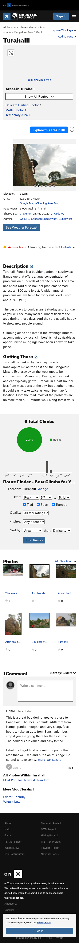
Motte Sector (14, 110)
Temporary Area (16, 115)
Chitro (10, 711)
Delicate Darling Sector (22, 105)
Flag (70, 767)
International (28, 27)
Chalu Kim (26, 213)
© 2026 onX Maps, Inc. (29, 937)
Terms (48, 937)
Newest (29, 780)
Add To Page (66, 36)
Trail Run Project (50, 841)
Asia (42, 27)
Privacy (59, 937)
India (8, 32)
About (8, 823)
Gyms (7, 835)
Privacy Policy (44, 922)
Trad (29, 504)
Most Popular (12, 780)
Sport (44, 504)
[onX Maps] (13, 877)
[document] (39, 925)
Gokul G (25, 218)
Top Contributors (14, 854)
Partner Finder (13, 841)
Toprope (61, 504)
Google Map (27, 203)
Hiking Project (49, 835)
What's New (11, 801)
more (41, 759)
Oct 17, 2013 (54, 759)
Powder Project (50, 847)
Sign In (61, 16)
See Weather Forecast (21, 227)
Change (42, 489)
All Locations (10, 27)
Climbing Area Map (39, 79)
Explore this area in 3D (49, 130)
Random (43, 780)
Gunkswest (65, 218)
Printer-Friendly (14, 797)
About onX (10, 903)
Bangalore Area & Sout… (29, 32)
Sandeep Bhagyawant (44, 218)
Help (7, 829)
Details (66, 247)
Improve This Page (62, 30)
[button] (17, 165)
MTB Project (48, 829)
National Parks (50, 854)
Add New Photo (64, 561)
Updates (59, 213)
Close (40, 931)
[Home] (22, 16)
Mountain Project (51, 823)
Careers (9, 909)
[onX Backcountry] (16, 5)
